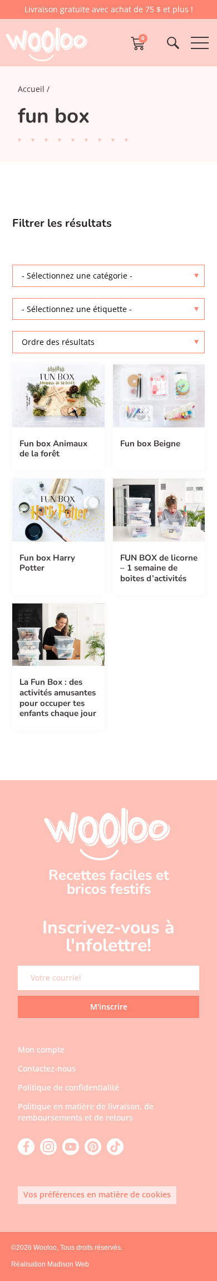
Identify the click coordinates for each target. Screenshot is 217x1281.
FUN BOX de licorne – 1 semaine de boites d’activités (159, 568)
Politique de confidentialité (68, 1087)
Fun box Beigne (150, 443)
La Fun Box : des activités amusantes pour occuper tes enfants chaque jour (57, 697)
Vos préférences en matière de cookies (97, 1194)
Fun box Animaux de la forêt (53, 449)
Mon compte (41, 1049)
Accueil (31, 89)
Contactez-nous (47, 1068)
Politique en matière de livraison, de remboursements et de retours (86, 1112)
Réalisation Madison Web (50, 1264)
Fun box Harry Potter (47, 563)
